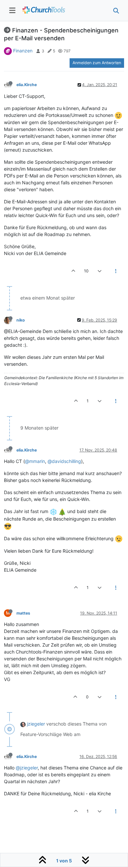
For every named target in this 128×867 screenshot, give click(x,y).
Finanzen (22, 50)
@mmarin (35, 461)
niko (20, 320)
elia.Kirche (26, 84)
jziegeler (36, 724)
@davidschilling (64, 461)
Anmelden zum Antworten (97, 62)
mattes (23, 613)
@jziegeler (27, 767)
